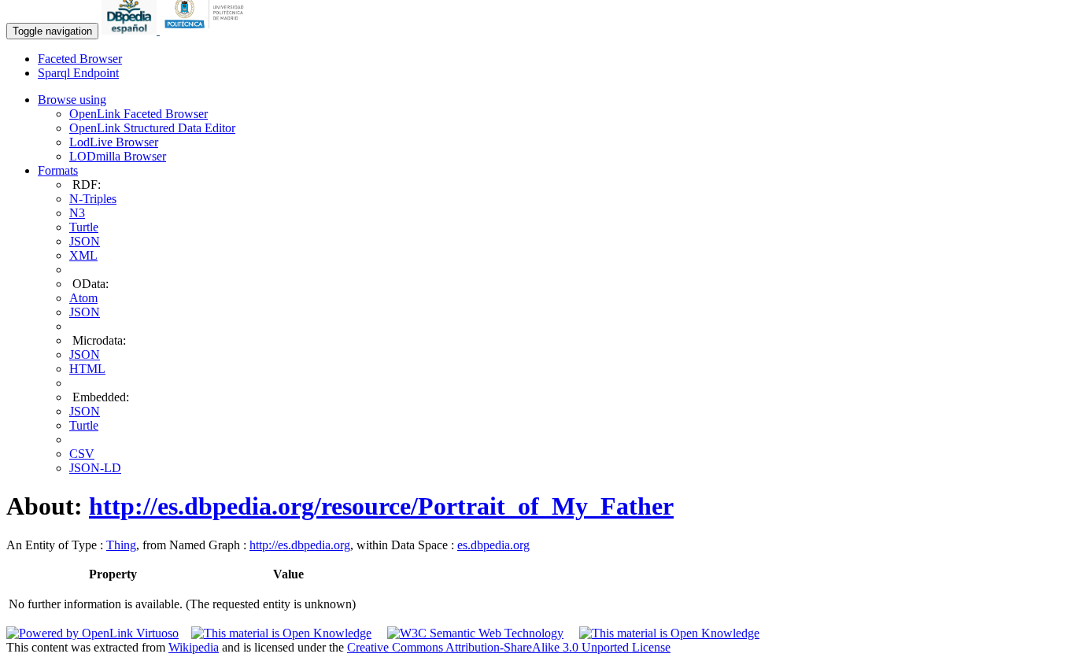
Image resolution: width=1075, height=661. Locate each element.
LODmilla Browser (117, 156)
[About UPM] (207, 30)
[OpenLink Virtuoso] (92, 633)
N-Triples (92, 198)
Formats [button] (58, 170)
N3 (77, 213)
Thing (121, 545)
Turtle (83, 227)
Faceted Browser (80, 58)
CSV (81, 453)
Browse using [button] (72, 99)
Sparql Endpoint (78, 72)
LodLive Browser (113, 142)
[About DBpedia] (131, 30)
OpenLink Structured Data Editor (152, 128)
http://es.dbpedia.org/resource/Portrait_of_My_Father (381, 506)
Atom (83, 298)
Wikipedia (193, 647)
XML (83, 255)
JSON (84, 241)
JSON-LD (95, 468)
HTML (87, 368)
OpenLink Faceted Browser (138, 113)
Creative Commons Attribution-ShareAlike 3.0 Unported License (508, 647)
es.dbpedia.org (493, 545)
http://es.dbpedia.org (299, 545)
